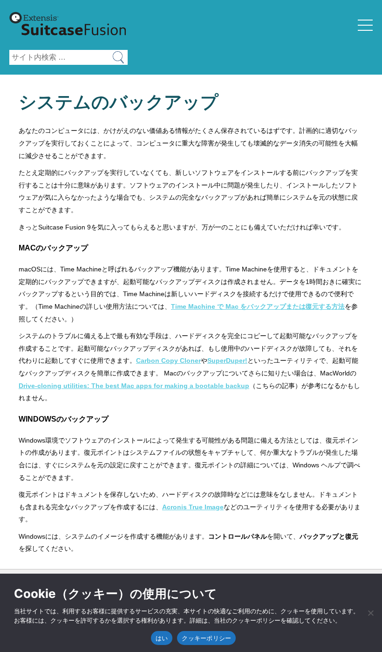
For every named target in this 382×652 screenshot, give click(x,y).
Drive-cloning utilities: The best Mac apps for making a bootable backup (134, 385)
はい (162, 638)
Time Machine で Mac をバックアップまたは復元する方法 (258, 306)
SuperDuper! (227, 360)
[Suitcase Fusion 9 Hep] (67, 43)
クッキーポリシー (206, 638)
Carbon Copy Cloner (168, 360)
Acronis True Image (193, 507)
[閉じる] (370, 612)
